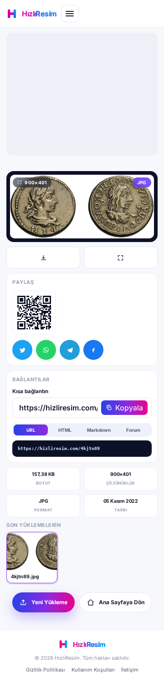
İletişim (129, 670)
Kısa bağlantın (30, 391)
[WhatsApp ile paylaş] (46, 350)
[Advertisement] (82, 94)
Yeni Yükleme (49, 602)
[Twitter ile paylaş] (22, 350)
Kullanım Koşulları (93, 670)
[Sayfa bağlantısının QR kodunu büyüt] (34, 312)
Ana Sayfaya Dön (121, 602)
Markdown (99, 430)
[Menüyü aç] (69, 13)
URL (31, 430)
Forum (133, 430)
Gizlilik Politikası (45, 670)
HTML (65, 430)
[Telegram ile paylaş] (70, 350)
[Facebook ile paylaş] (93, 350)
